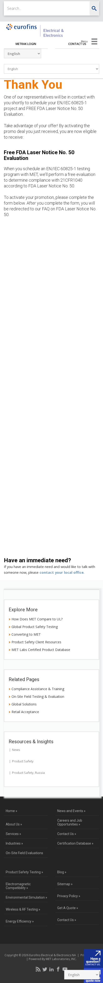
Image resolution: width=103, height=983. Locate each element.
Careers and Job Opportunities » (69, 822)
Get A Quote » (67, 908)
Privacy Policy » (68, 896)
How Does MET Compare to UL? (37, 619)
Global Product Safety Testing (34, 626)
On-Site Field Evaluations (24, 853)
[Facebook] (58, 969)
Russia (40, 772)
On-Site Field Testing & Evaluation (37, 696)
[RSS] (38, 969)
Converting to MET (26, 634)
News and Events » (71, 811)
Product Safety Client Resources (36, 642)
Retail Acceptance (25, 712)
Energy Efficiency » (20, 921)
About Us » (14, 824)
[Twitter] (44, 969)
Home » (11, 811)
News (16, 750)
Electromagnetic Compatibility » (18, 886)
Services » (13, 834)
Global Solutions (24, 704)
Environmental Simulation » (26, 897)
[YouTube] (65, 969)
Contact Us (77, 44)
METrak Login (26, 44)
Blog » (61, 872)
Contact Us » (66, 834)
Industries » (14, 843)
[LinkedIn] (51, 969)
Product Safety (23, 761)
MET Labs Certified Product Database (40, 649)
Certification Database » (75, 843)
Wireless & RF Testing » (23, 909)
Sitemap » (65, 884)
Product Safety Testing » (24, 872)
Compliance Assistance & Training (37, 689)
